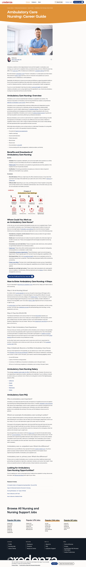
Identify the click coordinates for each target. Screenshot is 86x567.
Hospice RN (9, 526)
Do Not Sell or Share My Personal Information (30, 565)
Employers (30, 544)
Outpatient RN (10, 532)
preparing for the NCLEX (41, 321)
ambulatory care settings (27, 229)
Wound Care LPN (29, 529)
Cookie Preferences (69, 552)
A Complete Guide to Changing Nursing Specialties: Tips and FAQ (22, 485)
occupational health (28, 256)
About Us (48, 544)
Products (29, 546)
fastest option (34, 296)
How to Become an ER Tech (13, 493)
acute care (15, 70)
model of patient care (40, 448)
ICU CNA (46, 523)
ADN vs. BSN (32, 300)
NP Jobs (73, 520)
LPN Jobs (36, 520)
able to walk (18, 75)
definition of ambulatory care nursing (16, 102)
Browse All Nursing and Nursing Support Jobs (23, 510)
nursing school (12, 305)
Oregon (11, 385)
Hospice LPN (28, 526)
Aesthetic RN (9, 523)
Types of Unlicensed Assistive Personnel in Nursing (18, 488)
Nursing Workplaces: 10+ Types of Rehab (16, 490)
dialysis (41, 270)
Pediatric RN (9, 529)
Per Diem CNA (47, 526)
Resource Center (31, 548)
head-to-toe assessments (21, 131)
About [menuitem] (39, 2)
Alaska (10, 390)
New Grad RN (9, 524)
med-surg (48, 178)
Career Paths (31, 8)
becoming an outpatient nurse (25, 284)
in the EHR (19, 145)
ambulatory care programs (46, 403)
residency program (46, 333)
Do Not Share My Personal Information (71, 549)
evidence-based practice (39, 113)
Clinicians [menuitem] (28, 2)
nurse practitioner (16, 434)
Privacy (66, 546)
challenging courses (24, 307)
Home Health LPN (29, 524)
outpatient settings (39, 70)
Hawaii (10, 383)
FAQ (47, 546)
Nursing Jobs (11, 546)
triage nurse (31, 433)
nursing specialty (20, 293)
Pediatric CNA (47, 524)
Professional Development (21, 8)
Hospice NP (66, 523)
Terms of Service (68, 544)
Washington (12, 387)
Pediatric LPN (28, 523)
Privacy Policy (15, 565)
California (11, 380)
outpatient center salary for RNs (21, 372)
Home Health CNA (48, 529)
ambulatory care (20, 73)
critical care (12, 180)
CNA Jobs (55, 520)
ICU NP (65, 529)
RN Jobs (17, 520)
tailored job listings (19, 475)
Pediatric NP (66, 524)
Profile (10, 544)
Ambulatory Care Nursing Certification (18, 352)
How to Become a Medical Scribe (14, 496)
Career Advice (10, 8)
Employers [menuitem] (34, 2)
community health (36, 87)
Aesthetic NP (66, 526)
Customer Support (51, 548)
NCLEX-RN (38, 315)
